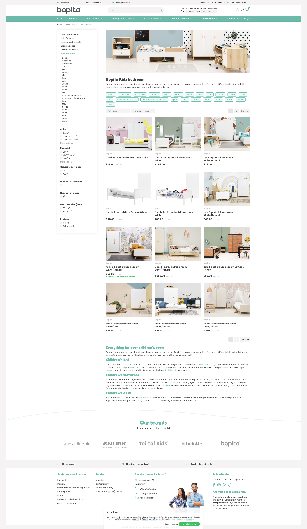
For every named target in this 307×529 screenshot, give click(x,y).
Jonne (65, 83)
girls (110, 355)
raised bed (134, 367)
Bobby (65, 58)
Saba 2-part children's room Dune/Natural (220, 325)
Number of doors (69, 192)
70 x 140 (67, 208)
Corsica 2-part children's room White (127, 157)
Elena (64, 69)
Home (59, 25)
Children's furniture (180, 18)
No (64, 171)
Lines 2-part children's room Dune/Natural (171, 268)
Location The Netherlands (238, 2)
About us (100, 480)
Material (65, 148)
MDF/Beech (69, 155)
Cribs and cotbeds (66, 18)
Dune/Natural (70, 136)
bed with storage (208, 364)
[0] (247, 10)
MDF (65, 152)
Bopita (74, 25)
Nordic (65, 107)
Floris (64, 75)
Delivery (61, 484)
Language (219, 2)
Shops (202, 2)
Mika (64, 104)
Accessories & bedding (237, 18)
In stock (64, 219)
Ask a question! (147, 497)
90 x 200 (67, 211)
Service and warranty (67, 503)
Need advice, (96, 3)
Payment (61, 480)
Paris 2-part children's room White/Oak (122, 325)
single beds (169, 370)
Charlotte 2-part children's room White (173, 159)
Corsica (65, 66)
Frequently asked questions (70, 499)
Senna (65, 118)
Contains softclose (71, 166)
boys (246, 352)
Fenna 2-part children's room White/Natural (122, 268)
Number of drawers (71, 181)
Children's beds (151, 18)
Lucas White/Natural (71, 95)
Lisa (63, 92)
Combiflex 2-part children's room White (174, 214)
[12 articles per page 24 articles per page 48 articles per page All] (143, 110)
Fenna (65, 72)
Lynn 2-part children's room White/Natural (219, 159)
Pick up (60, 495)
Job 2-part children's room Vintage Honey (224, 268)
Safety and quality (104, 487)
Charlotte (66, 60)
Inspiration (140, 484)
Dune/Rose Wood (71, 139)
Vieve (64, 121)
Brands (210, 2)
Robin (64, 112)
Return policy (63, 491)
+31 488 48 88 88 (194, 9)
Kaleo (64, 86)
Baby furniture (93, 18)
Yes (65, 174)
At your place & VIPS (144, 480)
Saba (64, 115)
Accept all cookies (189, 524)
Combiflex (67, 63)
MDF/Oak (68, 158)
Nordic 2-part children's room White (126, 212)
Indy (64, 78)
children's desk (144, 397)
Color (63, 129)
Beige (66, 133)
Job (64, 81)
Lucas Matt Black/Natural (74, 98)
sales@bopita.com (210, 9)
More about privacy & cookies (184, 519)
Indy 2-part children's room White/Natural (170, 325)
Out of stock (69, 226)
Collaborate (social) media (109, 491)
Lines (64, 89)
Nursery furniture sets (122, 18)
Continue (245, 111)
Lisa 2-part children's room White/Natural (219, 214)
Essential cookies (171, 524)
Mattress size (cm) (71, 204)
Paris (64, 109)
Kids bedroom (208, 18)
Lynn (64, 101)
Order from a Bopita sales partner (73, 487)
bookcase (167, 385)
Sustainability (102, 484)
